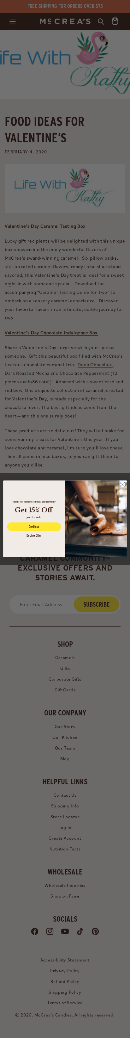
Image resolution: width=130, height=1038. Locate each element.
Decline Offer (34, 535)
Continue (34, 527)
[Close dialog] (123, 485)
